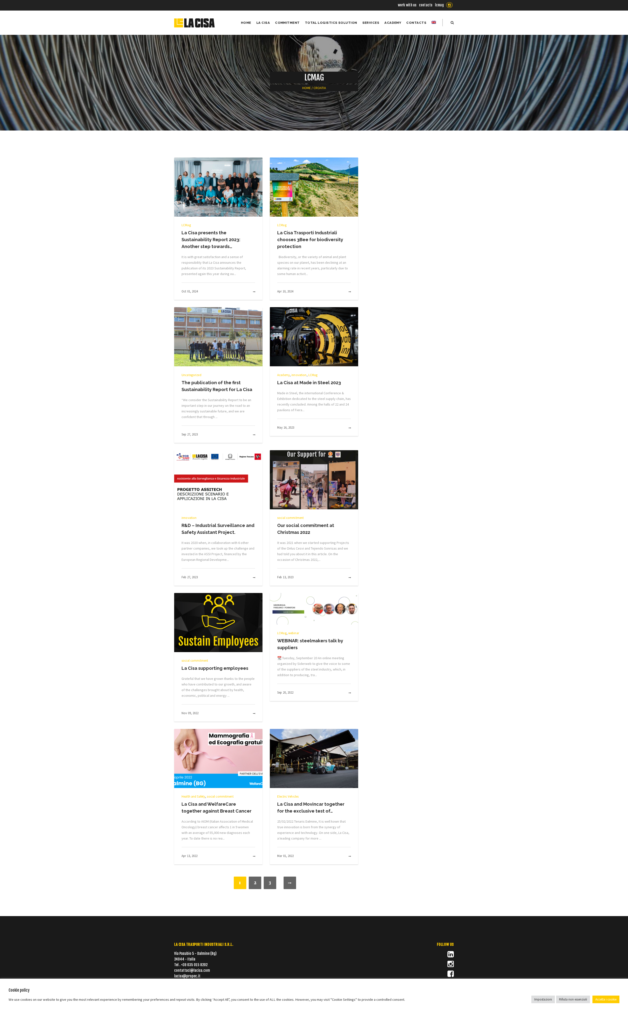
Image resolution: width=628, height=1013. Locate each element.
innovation (298, 375)
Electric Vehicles (288, 796)
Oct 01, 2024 (190, 291)
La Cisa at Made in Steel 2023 (309, 382)
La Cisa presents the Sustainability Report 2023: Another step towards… (211, 239)
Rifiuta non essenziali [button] (573, 999)
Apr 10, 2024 (285, 291)
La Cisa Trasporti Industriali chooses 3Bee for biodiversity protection (310, 239)
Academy (283, 375)
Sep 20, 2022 (285, 692)
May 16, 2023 (285, 427)
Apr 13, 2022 (190, 856)
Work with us (407, 5)
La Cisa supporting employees (215, 668)
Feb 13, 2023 (285, 577)
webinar (293, 633)
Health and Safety (193, 796)
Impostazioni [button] (543, 999)
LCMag (439, 5)
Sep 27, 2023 (190, 434)
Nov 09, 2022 (190, 713)
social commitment (290, 518)
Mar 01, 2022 (285, 856)
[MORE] (248, 291)
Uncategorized (191, 375)
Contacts (425, 5)
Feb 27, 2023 (190, 577)
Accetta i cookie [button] (605, 999)
